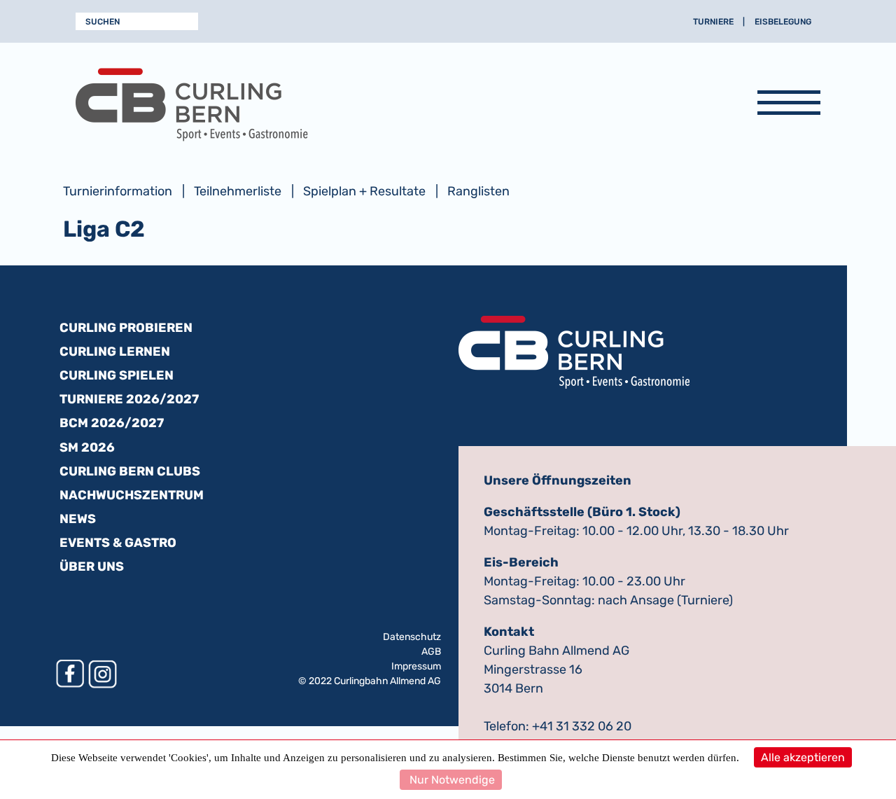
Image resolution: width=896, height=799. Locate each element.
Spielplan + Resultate (364, 191)
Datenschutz (412, 637)
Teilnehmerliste (237, 191)
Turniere (713, 22)
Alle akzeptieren (803, 757)
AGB (431, 652)
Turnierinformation (117, 191)
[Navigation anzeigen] (788, 105)
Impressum (416, 666)
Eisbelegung (783, 22)
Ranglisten (478, 191)
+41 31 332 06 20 (581, 726)
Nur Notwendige (451, 779)
